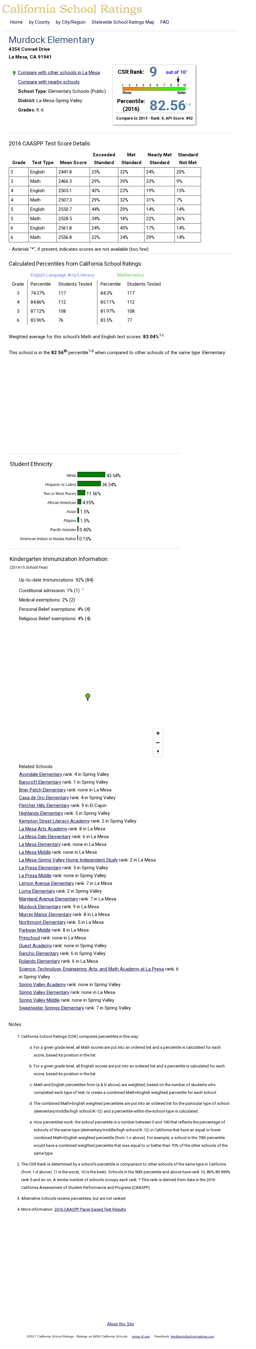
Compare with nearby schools (49, 82)
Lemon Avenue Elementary (46, 883)
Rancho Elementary (39, 953)
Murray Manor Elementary (45, 914)
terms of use (141, 1336)
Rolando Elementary (39, 961)
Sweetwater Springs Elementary (51, 1008)
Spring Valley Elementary (44, 992)
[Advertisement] (61, 406)
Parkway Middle (35, 930)
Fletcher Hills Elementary (44, 805)
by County (39, 22)
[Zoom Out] (158, 742)
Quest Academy (35, 945)
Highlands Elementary (41, 813)
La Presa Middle (35, 875)
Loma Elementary (37, 891)
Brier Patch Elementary (42, 790)
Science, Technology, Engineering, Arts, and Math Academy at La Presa (91, 969)
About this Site (120, 1324)
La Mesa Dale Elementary (45, 836)
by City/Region (71, 22)
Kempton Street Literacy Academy (54, 821)
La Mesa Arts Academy (43, 829)
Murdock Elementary (40, 907)
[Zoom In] (158, 733)
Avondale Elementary (40, 774)
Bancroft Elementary (40, 782)
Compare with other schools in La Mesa (59, 72)
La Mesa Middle (35, 852)
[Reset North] (158, 752)
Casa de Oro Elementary (44, 797)
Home (16, 22)
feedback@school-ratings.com (192, 1336)
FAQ (164, 22)
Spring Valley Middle (39, 1000)
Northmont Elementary (42, 922)
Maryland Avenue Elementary (48, 899)
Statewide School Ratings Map (123, 22)
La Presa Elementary (40, 868)
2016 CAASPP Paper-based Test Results (90, 1209)
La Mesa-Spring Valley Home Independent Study (68, 860)
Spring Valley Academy (42, 984)
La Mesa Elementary (40, 844)
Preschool (29, 938)
